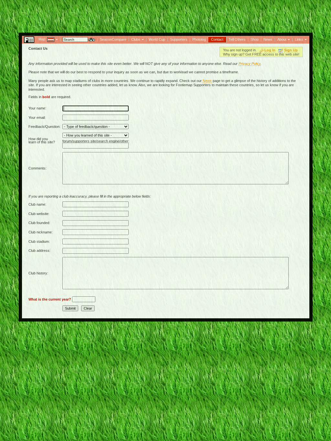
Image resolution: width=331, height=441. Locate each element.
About (281, 39)
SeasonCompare (113, 39)
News (267, 39)
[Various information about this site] (288, 39)
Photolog (199, 39)
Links (299, 39)
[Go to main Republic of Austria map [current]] (46, 39)
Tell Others (237, 39)
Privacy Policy (250, 64)
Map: (42, 39)
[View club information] (142, 39)
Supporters (178, 39)
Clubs (135, 39)
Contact (217, 39)
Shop (255, 39)
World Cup (157, 39)
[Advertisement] (165, 14)
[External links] (305, 39)
